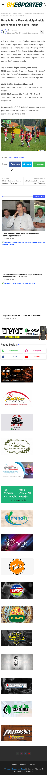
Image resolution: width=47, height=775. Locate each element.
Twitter (28, 164)
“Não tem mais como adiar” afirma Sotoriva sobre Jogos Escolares (21, 235)
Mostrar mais (39, 197)
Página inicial (6, 13)
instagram (37, 350)
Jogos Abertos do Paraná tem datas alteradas (22, 315)
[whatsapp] (17, 753)
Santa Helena (17, 13)
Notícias (23, 765)
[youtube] (29, 753)
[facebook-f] (25, 753)
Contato (32, 765)
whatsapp (13, 350)
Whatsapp (40, 164)
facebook (13, 357)
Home (14, 765)
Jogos (10, 157)
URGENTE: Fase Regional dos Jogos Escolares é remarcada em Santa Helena (22, 276)
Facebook (16, 164)
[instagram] (21, 753)
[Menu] (3, 4)
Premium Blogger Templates (15, 769)
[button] (45, 4)
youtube (37, 357)
